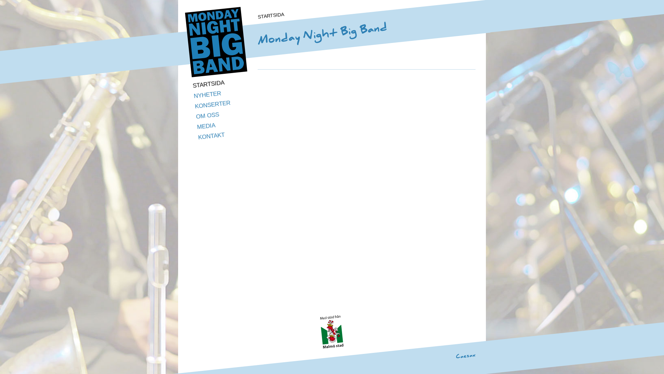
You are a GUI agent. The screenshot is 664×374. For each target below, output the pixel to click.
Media (206, 126)
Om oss (208, 115)
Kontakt (211, 136)
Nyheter (208, 94)
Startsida (208, 84)
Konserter (213, 104)
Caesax (465, 355)
